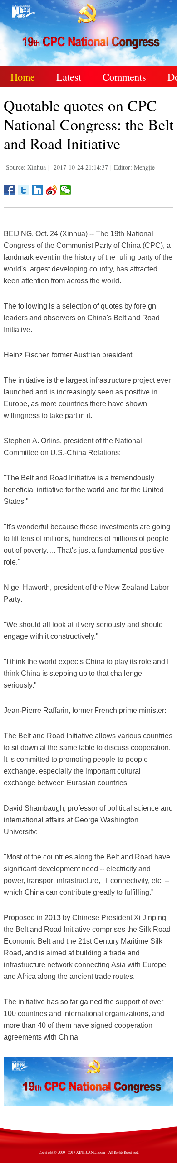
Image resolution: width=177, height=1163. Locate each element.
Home (22, 76)
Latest (68, 76)
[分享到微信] (65, 190)
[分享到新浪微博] (51, 190)
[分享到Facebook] (9, 190)
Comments (124, 76)
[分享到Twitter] (23, 190)
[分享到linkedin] (37, 190)
